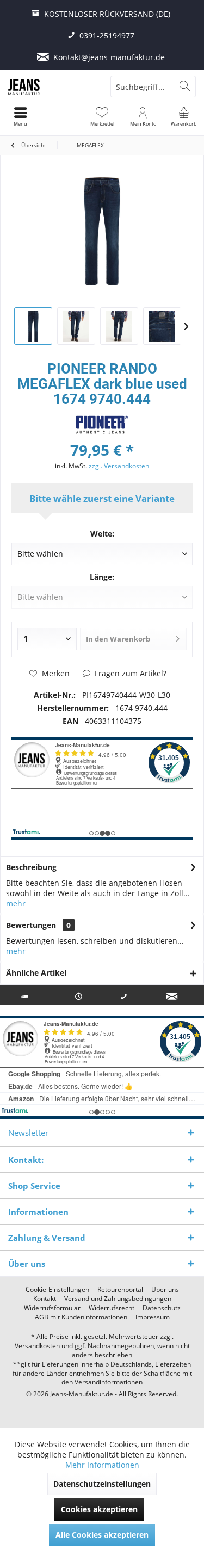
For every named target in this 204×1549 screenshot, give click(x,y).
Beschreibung (31, 867)
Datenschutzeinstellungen (102, 1484)
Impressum (152, 1317)
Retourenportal (120, 1289)
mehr (16, 903)
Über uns (165, 1289)
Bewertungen (31, 925)
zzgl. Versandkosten (119, 465)
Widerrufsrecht (111, 1308)
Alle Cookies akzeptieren (102, 1535)
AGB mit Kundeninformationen (81, 1317)
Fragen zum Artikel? (129, 673)
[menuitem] (183, 116)
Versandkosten (37, 1345)
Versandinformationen (109, 1382)
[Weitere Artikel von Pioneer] (102, 425)
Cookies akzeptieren (99, 1509)
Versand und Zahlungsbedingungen (117, 1299)
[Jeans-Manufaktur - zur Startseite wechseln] (51, 86)
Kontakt (44, 1299)
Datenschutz (162, 1308)
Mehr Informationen (102, 1465)
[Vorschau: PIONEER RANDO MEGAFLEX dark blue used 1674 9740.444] (33, 326)
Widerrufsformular (52, 1308)
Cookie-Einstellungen (57, 1289)
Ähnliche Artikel (36, 973)
